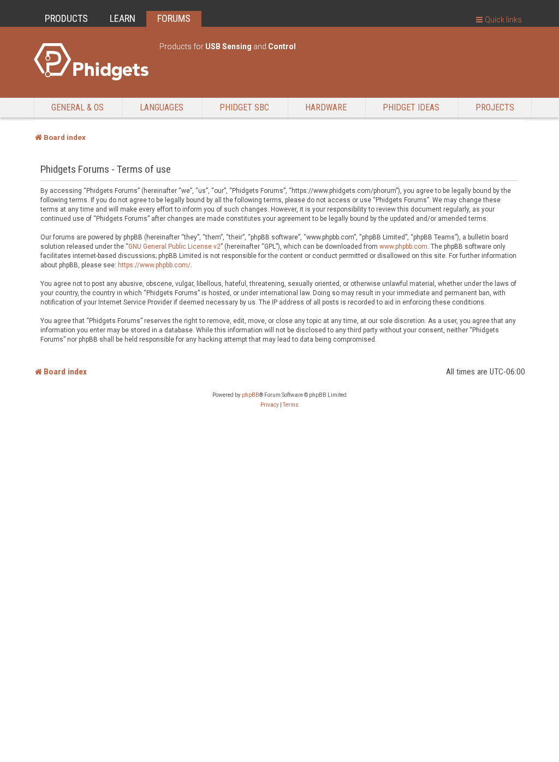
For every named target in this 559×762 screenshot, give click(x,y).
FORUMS (174, 18)
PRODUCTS (66, 18)
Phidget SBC (244, 107)
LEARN (122, 18)
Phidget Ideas (411, 107)
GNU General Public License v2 (174, 246)
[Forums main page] (91, 61)
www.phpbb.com (403, 246)
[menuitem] (269, 405)
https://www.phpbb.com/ (154, 265)
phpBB (250, 395)
